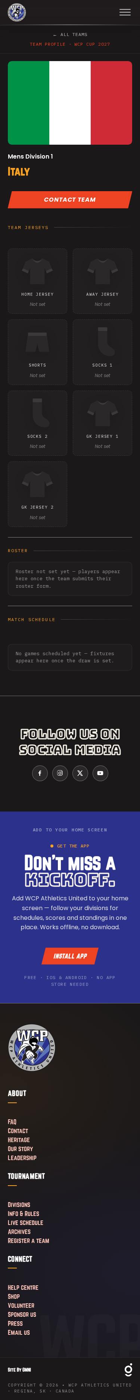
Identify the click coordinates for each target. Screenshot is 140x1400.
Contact (18, 1130)
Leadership (22, 1157)
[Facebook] (40, 773)
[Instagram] (60, 773)
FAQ (12, 1121)
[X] (80, 773)
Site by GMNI (19, 1369)
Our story (20, 1148)
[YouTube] (100, 773)
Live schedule (25, 1222)
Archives (19, 1231)
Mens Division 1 (30, 156)
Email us (19, 1332)
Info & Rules (23, 1213)
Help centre (23, 1287)
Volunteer (21, 1305)
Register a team (28, 1240)
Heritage (19, 1139)
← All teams (70, 34)
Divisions (19, 1204)
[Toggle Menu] (125, 12)
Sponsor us (22, 1314)
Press (15, 1323)
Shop (14, 1296)
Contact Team (70, 199)
